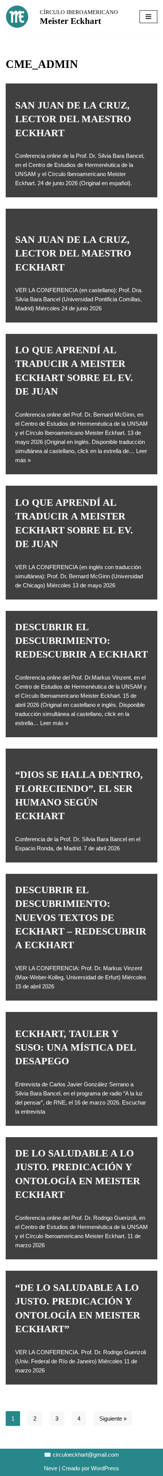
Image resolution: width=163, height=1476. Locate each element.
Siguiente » (113, 1418)
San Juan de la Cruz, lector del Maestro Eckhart (73, 119)
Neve (50, 1468)
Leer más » (54, 723)
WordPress (105, 1468)
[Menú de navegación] (148, 16)
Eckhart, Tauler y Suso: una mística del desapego (75, 1047)
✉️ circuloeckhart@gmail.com (81, 1454)
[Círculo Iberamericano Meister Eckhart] (17, 16)
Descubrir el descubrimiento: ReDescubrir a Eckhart (81, 641)
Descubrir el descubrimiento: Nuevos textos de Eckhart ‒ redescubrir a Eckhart (80, 917)
